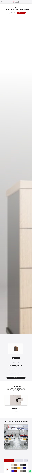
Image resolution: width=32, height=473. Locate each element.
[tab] (9, 460)
